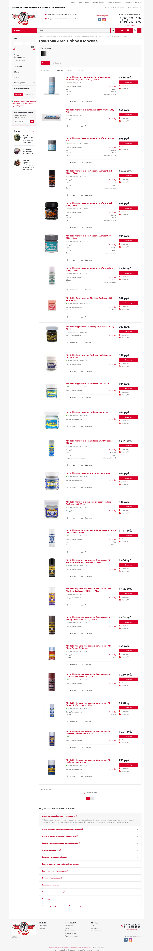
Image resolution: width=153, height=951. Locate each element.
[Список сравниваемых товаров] (122, 31)
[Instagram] (104, 19)
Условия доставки (99, 3)
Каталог (19, 30)
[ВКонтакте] (99, 19)
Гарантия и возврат (114, 3)
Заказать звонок (131, 25)
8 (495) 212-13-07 (130, 21)
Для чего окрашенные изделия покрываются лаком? (62, 829)
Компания (43, 923)
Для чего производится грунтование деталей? (60, 836)
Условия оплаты (84, 3)
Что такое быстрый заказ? (52, 878)
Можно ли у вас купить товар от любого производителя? (64, 906)
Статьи (93, 925)
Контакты (138, 3)
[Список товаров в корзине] (135, 32)
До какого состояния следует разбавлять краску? (61, 843)
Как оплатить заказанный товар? (54, 857)
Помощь (94, 923)
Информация (70, 923)
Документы (69, 925)
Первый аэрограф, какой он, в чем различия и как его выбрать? (28, 164)
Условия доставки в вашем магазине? (56, 899)
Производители (96, 931)
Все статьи (30, 131)
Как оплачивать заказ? (50, 885)
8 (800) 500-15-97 (130, 18)
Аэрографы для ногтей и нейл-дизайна (28, 151)
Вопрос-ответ (95, 928)
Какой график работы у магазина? (55, 871)
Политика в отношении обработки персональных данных (70, 948)
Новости (42, 928)
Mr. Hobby (112, 86)
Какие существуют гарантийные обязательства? (60, 864)
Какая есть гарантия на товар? (53, 892)
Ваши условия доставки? (51, 850)
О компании (128, 3)
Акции (73, 3)
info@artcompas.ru (102, 15)
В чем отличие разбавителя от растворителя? (59, 816)
